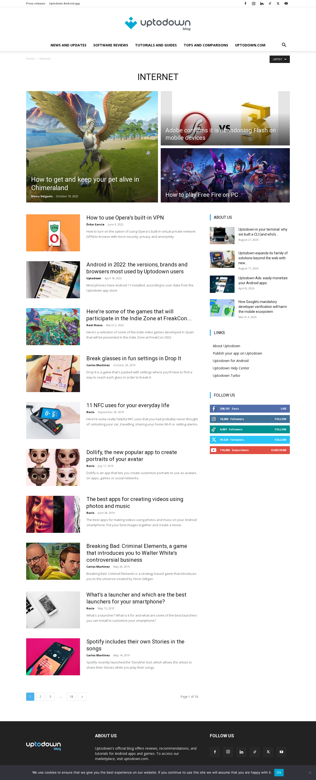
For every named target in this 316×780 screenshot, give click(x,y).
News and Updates (68, 45)
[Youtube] (286, 3)
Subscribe (278, 450)
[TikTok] (270, 3)
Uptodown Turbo (226, 375)
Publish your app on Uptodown (237, 353)
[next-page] (82, 697)
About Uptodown (226, 345)
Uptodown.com (250, 45)
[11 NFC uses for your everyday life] (53, 420)
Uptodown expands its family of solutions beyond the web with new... (263, 258)
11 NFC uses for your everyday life (127, 405)
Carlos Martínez (98, 365)
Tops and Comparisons (206, 45)
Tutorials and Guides (156, 45)
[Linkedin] (261, 3)
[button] (284, 45)
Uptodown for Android (231, 360)
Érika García (95, 224)
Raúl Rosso (94, 325)
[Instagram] (253, 3)
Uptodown (93, 278)
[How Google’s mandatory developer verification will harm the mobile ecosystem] (222, 308)
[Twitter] (278, 3)
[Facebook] (245, 3)
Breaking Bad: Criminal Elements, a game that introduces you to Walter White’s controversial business (136, 553)
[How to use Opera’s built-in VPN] (53, 232)
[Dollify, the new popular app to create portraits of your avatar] (53, 467)
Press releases (35, 3)
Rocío (90, 412)
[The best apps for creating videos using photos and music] (53, 514)
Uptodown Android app (64, 3)
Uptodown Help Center (231, 368)
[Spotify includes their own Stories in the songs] (53, 656)
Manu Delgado (42, 196)
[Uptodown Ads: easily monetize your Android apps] (222, 284)
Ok (279, 772)
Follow (280, 419)
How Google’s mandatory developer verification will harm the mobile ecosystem (262, 307)
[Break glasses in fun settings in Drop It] (53, 373)
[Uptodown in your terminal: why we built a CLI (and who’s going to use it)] (222, 235)
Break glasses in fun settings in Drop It (133, 358)
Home (30, 59)
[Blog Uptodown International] (158, 23)
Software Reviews (110, 45)
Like (283, 408)
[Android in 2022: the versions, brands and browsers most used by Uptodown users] (53, 279)
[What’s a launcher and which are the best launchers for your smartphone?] (53, 609)
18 (71, 697)
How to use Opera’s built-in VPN (125, 218)
